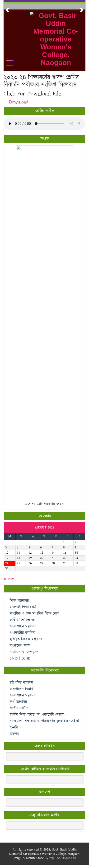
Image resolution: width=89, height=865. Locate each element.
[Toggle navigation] (13, 62)
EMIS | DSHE (20, 658)
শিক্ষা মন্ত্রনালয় (19, 600)
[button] (7, 10)
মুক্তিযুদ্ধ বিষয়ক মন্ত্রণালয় (26, 639)
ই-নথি (14, 727)
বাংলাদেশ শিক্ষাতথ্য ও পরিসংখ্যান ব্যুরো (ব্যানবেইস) (44, 721)
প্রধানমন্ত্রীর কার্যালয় (22, 633)
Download (18, 102)
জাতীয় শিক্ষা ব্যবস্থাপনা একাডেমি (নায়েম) (38, 714)
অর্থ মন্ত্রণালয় (18, 702)
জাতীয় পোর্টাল (19, 708)
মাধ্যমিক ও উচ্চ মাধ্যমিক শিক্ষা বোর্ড (34, 613)
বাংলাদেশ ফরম (20, 645)
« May (9, 579)
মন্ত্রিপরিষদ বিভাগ (21, 689)
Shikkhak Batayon (24, 652)
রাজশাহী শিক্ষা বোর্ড (23, 607)
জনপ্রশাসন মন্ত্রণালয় (23, 695)
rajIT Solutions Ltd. (62, 858)
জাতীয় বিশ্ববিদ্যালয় (22, 620)
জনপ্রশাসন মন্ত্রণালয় (23, 626)
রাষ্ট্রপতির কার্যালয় (21, 682)
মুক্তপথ (14, 734)
